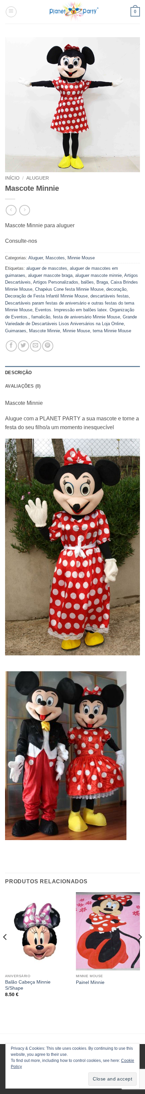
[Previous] (5, 950)
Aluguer (37, 178)
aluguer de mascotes (46, 268)
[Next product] (11, 210)
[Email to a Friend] (35, 345)
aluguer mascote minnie (98, 275)
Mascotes (55, 257)
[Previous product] (24, 210)
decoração (116, 289)
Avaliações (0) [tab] (23, 386)
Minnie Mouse (81, 257)
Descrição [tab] (18, 372)
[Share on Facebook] (11, 345)
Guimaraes (15, 330)
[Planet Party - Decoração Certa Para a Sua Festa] (73, 12)
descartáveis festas (109, 295)
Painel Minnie (90, 982)
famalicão (40, 316)
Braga (102, 282)
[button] (11, 11)
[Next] (140, 950)
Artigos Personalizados (55, 282)
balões (87, 282)
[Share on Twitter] (23, 345)
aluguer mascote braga (50, 275)
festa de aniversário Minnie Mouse (86, 316)
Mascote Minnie (44, 330)
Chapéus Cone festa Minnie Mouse (69, 289)
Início (12, 178)
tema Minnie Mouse (112, 330)
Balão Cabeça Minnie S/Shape (28, 985)
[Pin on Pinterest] (47, 345)
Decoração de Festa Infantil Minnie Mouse (46, 295)
